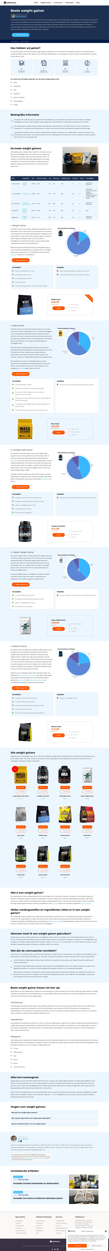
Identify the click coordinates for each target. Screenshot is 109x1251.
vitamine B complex (36, 680)
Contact (58, 1233)
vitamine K (21, 680)
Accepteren (77, 1246)
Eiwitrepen (18, 1228)
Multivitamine (40, 1221)
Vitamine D (39, 1228)
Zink (37, 1233)
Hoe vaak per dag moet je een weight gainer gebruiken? (31, 1118)
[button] (106, 1231)
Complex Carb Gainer (26, 203)
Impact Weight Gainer (24, 210)
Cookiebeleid (82, 1249)
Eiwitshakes (19, 1221)
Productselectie (61, 1230)
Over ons (58, 1225)
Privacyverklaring (90, 1249)
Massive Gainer (24, 217)
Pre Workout (19, 1225)
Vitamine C (39, 1225)
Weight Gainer (24, 183)
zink (22, 368)
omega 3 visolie (55, 921)
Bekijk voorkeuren (97, 1246)
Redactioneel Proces (62, 1228)
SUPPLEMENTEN (15, 41)
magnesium (45, 479)
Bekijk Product (21, 787)
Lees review (21, 791)
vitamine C (14, 254)
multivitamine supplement (27, 675)
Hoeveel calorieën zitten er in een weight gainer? (28, 1124)
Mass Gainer (26, 193)
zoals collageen (86, 903)
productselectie (40, 1158)
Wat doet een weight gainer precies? (24, 1112)
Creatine (18, 1223)
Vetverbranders (20, 1230)
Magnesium (40, 1230)
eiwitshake (14, 460)
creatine (54, 903)
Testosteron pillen (21, 1233)
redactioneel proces (29, 1158)
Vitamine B (39, 1223)
